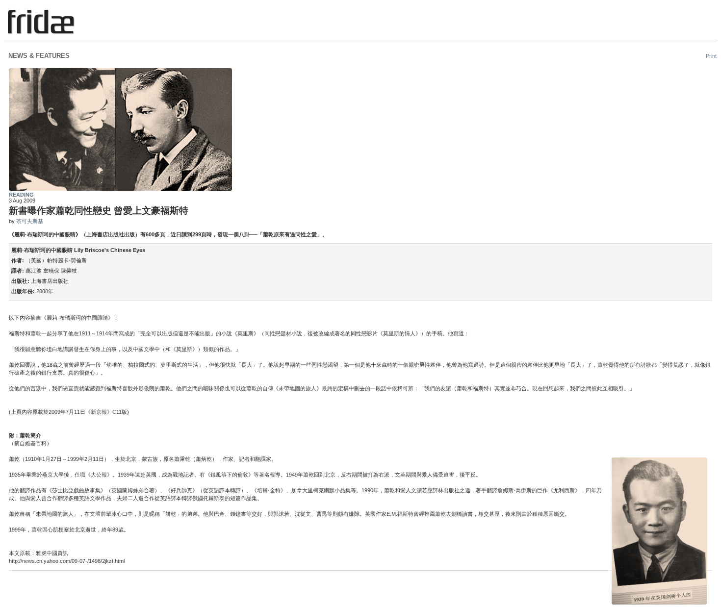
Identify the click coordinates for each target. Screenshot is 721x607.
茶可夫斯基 (29, 221)
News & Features (39, 55)
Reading (21, 195)
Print (711, 56)
